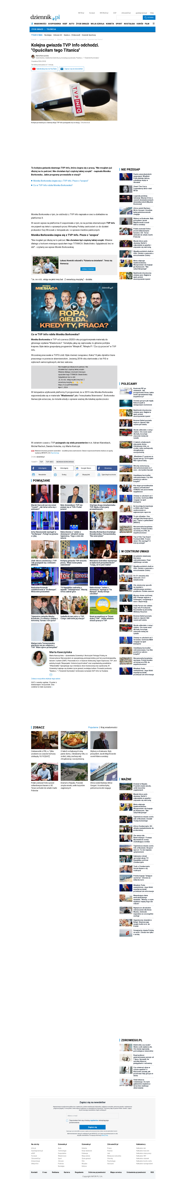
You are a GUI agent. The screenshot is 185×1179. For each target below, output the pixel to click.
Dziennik (33, 39)
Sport (60, 1158)
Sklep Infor (35, 1163)
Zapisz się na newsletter (73, 69)
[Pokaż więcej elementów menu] (153, 24)
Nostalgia (47, 35)
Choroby (110, 1158)
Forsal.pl (34, 1156)
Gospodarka (62, 1153)
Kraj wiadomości (109, 727)
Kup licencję (55, 453)
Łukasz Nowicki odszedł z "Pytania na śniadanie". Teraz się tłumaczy (86, 262)
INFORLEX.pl (104, 13)
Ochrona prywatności (96, 1172)
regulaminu (94, 1120)
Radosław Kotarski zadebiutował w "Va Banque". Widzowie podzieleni (44, 590)
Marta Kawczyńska (67, 57)
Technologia (62, 1151)
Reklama (55, 1172)
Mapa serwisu (116, 1172)
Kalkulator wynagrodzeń (144, 1163)
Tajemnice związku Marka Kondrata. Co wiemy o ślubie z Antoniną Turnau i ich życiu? (44, 618)
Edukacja (85, 1153)
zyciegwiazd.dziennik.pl (47, 39)
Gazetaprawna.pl (37, 1151)
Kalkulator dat (141, 1148)
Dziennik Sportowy (89, 35)
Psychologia (111, 1161)
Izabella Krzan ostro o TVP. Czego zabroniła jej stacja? (72, 617)
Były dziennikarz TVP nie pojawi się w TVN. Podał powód (71, 507)
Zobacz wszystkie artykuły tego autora (45, 679)
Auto (59, 1148)
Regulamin (79, 1172)
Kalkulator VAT (141, 1156)
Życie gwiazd (37, 29)
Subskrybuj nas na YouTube (46, 69)
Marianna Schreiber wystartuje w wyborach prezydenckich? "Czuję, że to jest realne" (103, 563)
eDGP (33, 1153)
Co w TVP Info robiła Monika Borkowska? (53, 185)
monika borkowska (65, 462)
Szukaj (150, 17)
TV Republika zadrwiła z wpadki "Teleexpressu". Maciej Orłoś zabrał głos (73, 590)
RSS (152, 1172)
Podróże (61, 1163)
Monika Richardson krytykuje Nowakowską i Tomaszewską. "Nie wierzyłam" (103, 534)
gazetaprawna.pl (141, 13)
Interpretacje (35, 1161)
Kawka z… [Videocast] (72, 35)
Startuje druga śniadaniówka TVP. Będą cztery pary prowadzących (102, 507)
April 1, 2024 (63, 387)
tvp (41, 462)
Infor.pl (33, 1148)
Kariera (67, 1172)
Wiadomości (62, 1156)
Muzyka (84, 1163)
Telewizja (51, 29)
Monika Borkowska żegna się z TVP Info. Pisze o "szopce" (60, 180)
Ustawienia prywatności (136, 1172)
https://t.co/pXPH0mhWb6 (68, 385)
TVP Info (49, 462)
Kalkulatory (140, 1144)
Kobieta (84, 1148)
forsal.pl (92, 13)
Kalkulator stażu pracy (143, 1153)
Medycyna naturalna (114, 1156)
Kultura (84, 1166)
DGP (114, 13)
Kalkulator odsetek (142, 1158)
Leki (108, 1153)
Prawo (109, 1148)
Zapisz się (92, 1127)
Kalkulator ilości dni (142, 1151)
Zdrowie (61, 1161)
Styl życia (110, 1163)
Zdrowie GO (57, 35)
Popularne (93, 727)
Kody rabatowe (87, 1151)
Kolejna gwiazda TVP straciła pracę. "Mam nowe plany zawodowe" (73, 563)
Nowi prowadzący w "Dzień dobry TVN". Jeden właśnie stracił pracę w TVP (102, 618)
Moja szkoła (86, 1156)
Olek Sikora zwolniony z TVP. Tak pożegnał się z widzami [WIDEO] (44, 563)
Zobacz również (88, 269)
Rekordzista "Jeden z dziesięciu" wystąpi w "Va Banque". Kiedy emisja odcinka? (101, 591)
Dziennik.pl (62, 1144)
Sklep (152, 13)
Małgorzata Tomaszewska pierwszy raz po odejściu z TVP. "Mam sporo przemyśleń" (44, 645)
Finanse (110, 1151)
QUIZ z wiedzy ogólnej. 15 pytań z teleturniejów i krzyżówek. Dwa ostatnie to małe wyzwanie (44, 684)
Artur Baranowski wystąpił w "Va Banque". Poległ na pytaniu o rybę (44, 534)
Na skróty (35, 1144)
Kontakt (34, 1172)
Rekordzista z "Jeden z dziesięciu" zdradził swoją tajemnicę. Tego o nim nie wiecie (72, 535)
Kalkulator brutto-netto (144, 1161)
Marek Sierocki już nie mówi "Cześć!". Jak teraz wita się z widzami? (43, 507)
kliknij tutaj (105, 1135)
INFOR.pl (81, 13)
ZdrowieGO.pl (126, 13)
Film (83, 1161)
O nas (44, 1172)
